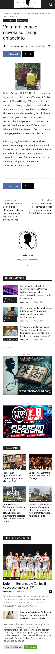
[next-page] (10, 346)
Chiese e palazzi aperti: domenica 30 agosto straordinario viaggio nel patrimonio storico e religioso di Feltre (40, 510)
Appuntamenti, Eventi (12, 469)
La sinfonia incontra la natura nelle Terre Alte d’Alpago (40, 476)
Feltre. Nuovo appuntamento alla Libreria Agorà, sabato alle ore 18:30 (13, 477)
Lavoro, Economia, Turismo (8, 299)
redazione (19, 46)
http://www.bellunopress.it (27, 260)
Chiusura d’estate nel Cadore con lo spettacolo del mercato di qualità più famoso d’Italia (36, 615)
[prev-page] (5, 346)
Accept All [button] (31, 647)
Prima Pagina (22, 20)
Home (5, 13)
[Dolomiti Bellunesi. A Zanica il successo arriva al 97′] (27, 562)
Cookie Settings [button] (13, 647)
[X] (27, 265)
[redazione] (5, 46)
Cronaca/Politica (17, 13)
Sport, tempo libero (11, 578)
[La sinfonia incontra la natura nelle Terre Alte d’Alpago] (40, 462)
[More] (38, 54)
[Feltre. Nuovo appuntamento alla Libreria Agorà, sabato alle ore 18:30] (14, 462)
